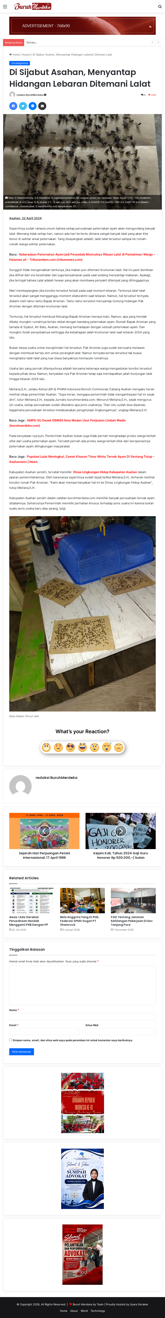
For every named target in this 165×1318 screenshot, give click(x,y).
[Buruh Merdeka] (32, 6)
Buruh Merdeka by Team (88, 1304)
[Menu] (5, 7)
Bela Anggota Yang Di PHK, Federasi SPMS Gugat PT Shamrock (79, 921)
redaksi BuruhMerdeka (29, 94)
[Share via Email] (42, 106)
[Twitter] (23, 106)
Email (14, 1025)
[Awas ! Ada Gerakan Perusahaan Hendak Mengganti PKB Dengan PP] (31, 900)
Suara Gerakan (139, 1304)
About (74, 1310)
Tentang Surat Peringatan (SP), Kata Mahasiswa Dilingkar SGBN (65, 42)
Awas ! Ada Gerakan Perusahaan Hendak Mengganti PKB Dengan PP (28, 921)
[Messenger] (33, 106)
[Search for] (160, 7)
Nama (14, 1010)
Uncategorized (19, 63)
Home (16, 54)
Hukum (26, 54)
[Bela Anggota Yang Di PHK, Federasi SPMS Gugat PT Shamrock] (82, 900)
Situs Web (92, 1025)
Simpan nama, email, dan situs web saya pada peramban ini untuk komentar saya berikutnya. (73, 1040)
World (84, 1310)
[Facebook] (13, 106)
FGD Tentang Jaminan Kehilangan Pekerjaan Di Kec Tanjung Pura (132, 921)
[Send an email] (45, 94)
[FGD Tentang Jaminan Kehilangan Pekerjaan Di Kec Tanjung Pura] (133, 900)
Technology (98, 1310)
